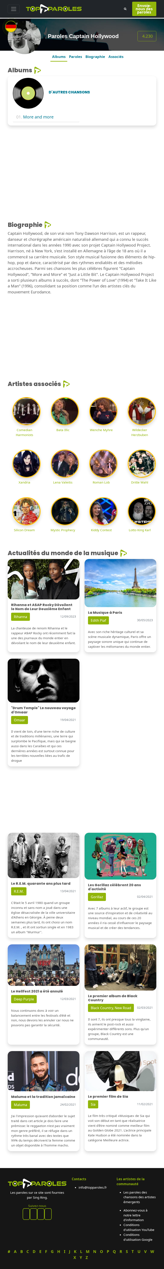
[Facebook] (26, 1214)
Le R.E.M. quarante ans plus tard (40, 883)
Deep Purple (24, 999)
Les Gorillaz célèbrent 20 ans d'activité (114, 887)
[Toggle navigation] (14, 9)
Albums (59, 56)
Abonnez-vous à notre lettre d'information (135, 1215)
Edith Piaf (98, 620)
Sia (93, 1104)
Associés (115, 56)
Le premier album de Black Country (113, 998)
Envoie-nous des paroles (144, 9)
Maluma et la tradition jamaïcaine (43, 1096)
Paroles (75, 56)
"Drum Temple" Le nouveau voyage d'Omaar (43, 709)
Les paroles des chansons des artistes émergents (139, 1197)
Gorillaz (97, 897)
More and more (38, 117)
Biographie (95, 56)
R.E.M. (19, 891)
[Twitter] (48, 1214)
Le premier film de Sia (108, 1096)
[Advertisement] (82, 161)
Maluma (20, 1104)
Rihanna (20, 616)
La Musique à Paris (105, 612)
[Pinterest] (33, 1214)
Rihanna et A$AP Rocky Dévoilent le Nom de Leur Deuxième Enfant (41, 606)
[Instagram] (40, 1214)
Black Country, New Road (111, 1008)
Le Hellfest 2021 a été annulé (37, 991)
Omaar (19, 720)
